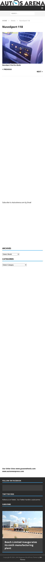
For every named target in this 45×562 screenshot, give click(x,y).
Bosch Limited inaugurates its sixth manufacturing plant (21, 545)
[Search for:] (22, 13)
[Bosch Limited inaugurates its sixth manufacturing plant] (22, 524)
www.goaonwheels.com (26, 468)
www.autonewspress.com (13, 471)
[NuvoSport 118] (22, 62)
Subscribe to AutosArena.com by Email (16, 202)
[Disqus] (22, 108)
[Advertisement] (19, 226)
